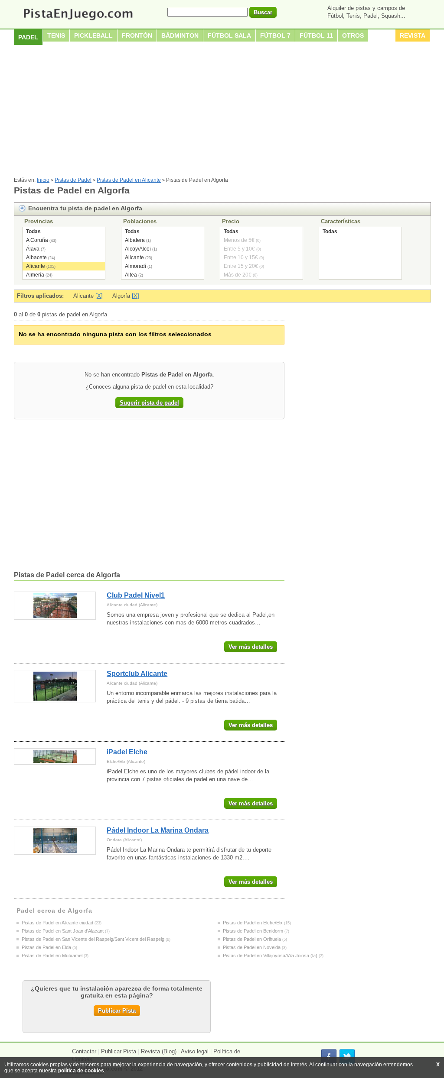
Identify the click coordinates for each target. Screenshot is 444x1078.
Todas (33, 231)
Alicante (35, 266)
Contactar (84, 1051)
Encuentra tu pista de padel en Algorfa (85, 208)
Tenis (56, 35)
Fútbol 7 (275, 35)
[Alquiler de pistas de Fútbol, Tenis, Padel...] (78, 21)
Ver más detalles (251, 647)
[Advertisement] (222, 112)
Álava (32, 249)
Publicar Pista (117, 1010)
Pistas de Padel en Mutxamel (52, 955)
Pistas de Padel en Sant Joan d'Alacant (63, 930)
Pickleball (93, 35)
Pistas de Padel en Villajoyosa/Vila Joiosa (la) (270, 955)
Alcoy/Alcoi (138, 249)
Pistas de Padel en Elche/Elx (253, 922)
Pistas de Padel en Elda (46, 947)
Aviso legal (195, 1051)
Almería (35, 275)
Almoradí (135, 266)
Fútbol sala (229, 35)
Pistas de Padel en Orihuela (252, 939)
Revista (412, 35)
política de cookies (81, 1071)
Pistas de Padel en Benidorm (253, 930)
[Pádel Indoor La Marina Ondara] (54, 840)
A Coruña (37, 240)
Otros (353, 35)
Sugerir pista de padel (149, 402)
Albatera (135, 240)
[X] (99, 296)
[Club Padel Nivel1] (54, 605)
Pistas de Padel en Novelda (252, 947)
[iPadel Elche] (54, 756)
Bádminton (180, 35)
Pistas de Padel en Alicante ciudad (57, 922)
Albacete (36, 257)
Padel (28, 37)
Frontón (137, 35)
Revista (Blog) (158, 1051)
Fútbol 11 (316, 35)
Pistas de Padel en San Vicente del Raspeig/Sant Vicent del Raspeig (93, 939)
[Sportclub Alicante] (54, 686)
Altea (131, 275)
